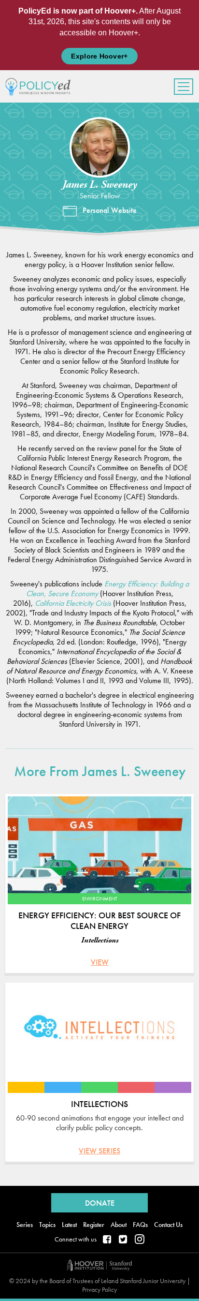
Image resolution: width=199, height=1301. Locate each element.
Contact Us (168, 1224)
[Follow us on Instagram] (139, 1240)
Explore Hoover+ (99, 56)
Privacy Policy (99, 1289)
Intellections (99, 940)
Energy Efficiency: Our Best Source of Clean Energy (99, 920)
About (119, 1224)
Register (93, 1224)
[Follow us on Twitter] (123, 1240)
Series (24, 1224)
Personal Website (110, 210)
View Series (99, 1151)
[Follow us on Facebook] (108, 1240)
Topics (47, 1224)
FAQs (140, 1224)
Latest (69, 1224)
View (100, 962)
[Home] (41, 86)
